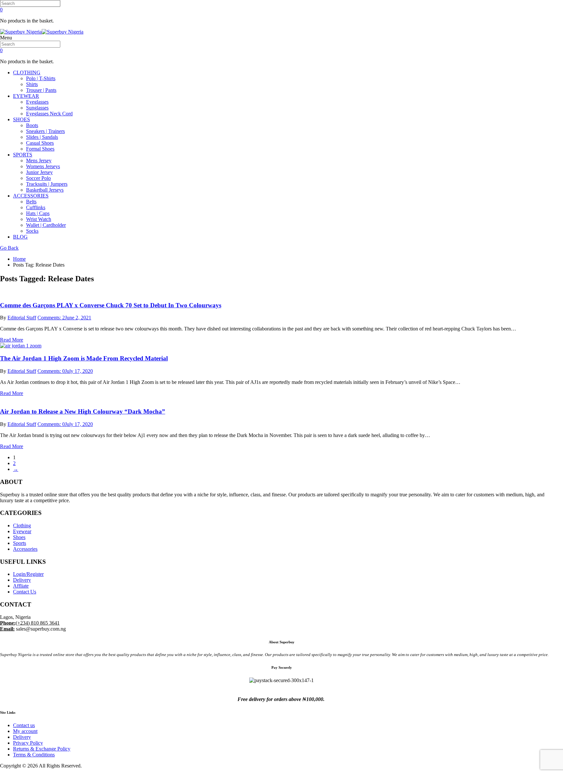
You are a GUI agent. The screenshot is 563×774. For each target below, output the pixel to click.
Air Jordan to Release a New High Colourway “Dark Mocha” (82, 411)
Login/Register (28, 574)
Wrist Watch (38, 219)
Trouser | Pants (41, 90)
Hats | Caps (38, 213)
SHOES (21, 119)
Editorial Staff (21, 317)
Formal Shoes (40, 149)
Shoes (19, 537)
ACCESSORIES (31, 195)
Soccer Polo (38, 178)
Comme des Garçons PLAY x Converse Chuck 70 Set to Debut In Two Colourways (110, 305)
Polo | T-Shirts (40, 78)
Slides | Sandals (42, 137)
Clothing (22, 525)
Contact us (24, 725)
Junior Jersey (39, 172)
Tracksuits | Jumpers (46, 184)
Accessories (25, 549)
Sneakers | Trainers (45, 131)
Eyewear (22, 531)
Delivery (22, 580)
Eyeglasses (37, 102)
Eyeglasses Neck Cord (49, 113)
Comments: (51, 317)
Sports (19, 543)
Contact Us (24, 591)
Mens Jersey (38, 160)
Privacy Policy (28, 743)
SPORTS (22, 154)
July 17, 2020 (79, 371)
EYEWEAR (26, 96)
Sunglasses (37, 107)
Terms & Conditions (34, 754)
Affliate (21, 586)
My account (25, 731)
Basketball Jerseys (45, 190)
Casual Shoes (40, 143)
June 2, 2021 (78, 317)
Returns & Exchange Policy (41, 749)
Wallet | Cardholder (46, 225)
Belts (31, 201)
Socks (32, 231)
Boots (32, 125)
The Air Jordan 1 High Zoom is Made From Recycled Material (84, 358)
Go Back (9, 248)
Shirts (32, 84)
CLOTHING (26, 72)
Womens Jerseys (43, 166)
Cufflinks (35, 207)
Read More (11, 340)
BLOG (20, 237)
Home (19, 259)
